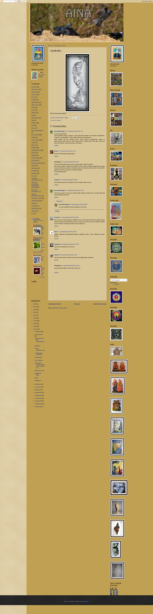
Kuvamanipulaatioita (37, 130)
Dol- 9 (33, 97)
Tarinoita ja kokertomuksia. (35, 179)
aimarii (56, 255)
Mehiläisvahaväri (36, 150)
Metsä (33, 152)
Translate (116, 284)
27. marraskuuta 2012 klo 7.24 (74, 131)
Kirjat (32, 120)
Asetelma (34, 92)
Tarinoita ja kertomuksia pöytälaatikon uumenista (35, 185)
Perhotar (57, 217)
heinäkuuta (38, 392)
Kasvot (59, 120)
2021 (35, 306)
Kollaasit (33, 123)
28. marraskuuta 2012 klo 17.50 (68, 255)
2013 (35, 326)
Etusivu (77, 304)
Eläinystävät (34, 102)
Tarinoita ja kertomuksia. (35, 190)
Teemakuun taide (36, 198)
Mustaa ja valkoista (36, 163)
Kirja (32, 115)
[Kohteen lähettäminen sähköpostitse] (73, 118)
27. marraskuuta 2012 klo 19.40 (67, 231)
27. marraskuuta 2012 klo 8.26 (70, 162)
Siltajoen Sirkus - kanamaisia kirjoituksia (38, 239)
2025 (35, 304)
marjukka (57, 244)
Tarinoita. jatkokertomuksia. (36, 194)
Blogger (86, 601)
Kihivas (33, 112)
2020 (35, 309)
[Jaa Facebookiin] (78, 118)
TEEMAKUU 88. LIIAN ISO (42, 271)
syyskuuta (38, 387)
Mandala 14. (38, 380)
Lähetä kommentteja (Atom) (60, 308)
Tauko (36, 377)
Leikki (33, 137)
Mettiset (33, 155)
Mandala (33, 147)
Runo (32, 176)
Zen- (32, 213)
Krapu (33, 128)
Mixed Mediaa (35, 158)
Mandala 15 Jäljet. (38, 374)
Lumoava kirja (42, 258)
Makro (33, 145)
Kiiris (56, 231)
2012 (35, 329)
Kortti (32, 125)
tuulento (56, 179)
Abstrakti (33, 87)
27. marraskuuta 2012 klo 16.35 (69, 217)
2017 (35, 315)
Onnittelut (34, 171)
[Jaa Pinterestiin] (79, 118)
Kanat (33, 107)
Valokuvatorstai (35, 200)
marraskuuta (38, 334)
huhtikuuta (38, 401)
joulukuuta (38, 331)
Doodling (33, 100)
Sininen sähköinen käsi (40, 349)
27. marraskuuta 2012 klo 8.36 (68, 179)
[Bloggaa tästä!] (74, 118)
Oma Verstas (37, 255)
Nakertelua (34, 168)
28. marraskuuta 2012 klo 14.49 (69, 244)
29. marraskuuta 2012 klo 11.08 (70, 265)
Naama (33, 165)
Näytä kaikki (42, 277)
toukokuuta (38, 398)
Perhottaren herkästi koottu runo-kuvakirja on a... (39, 365)
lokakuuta (38, 384)
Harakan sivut (37, 266)
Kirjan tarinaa (35, 118)
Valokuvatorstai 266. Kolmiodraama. (39, 341)
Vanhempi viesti (100, 304)
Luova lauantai (35, 140)
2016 (35, 318)
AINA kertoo (34, 89)
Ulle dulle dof (38, 357)
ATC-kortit (34, 94)
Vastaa (56, 145)
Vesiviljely (34, 206)
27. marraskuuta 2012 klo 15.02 (74, 190)
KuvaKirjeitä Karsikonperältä (38, 226)
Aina (41, 72)
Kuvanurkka (34, 135)
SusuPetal (36, 219)
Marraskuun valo (39, 370)
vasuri (33, 203)
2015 (35, 321)
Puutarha (34, 173)
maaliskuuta (38, 404)
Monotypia (34, 160)
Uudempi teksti (54, 304)
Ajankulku (37, 346)
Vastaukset (59, 201)
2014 (35, 323)
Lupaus (33, 142)
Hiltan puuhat (35, 105)
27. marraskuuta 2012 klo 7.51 (67, 151)
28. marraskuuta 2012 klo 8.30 (78, 204)
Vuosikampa (35, 208)
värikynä (33, 211)
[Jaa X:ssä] (76, 118)
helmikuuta (38, 406)
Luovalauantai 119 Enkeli (39, 353)
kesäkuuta (38, 395)
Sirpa (56, 151)
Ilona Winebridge (59, 131)
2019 (35, 312)
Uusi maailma (39, 360)
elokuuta (37, 389)
